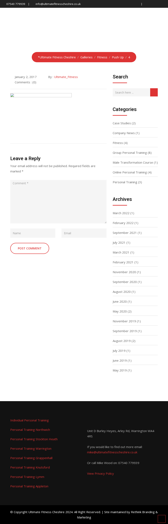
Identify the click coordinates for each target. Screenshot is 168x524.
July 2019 (119, 351)
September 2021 (125, 233)
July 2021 (119, 242)
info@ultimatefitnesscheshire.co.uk (58, 4)
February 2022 (123, 223)
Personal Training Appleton (29, 486)
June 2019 (120, 360)
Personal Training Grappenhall (31, 458)
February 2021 (123, 262)
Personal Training (125, 182)
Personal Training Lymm (27, 477)
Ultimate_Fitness (66, 77)
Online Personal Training (130, 172)
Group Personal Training (130, 153)
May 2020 (120, 311)
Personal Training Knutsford (30, 467)
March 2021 (121, 252)
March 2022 (121, 213)
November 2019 (124, 321)
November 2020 (124, 272)
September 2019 (125, 331)
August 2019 (122, 341)
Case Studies (122, 123)
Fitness (118, 143)
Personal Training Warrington (30, 448)
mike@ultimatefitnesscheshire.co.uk (112, 452)
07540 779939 (15, 4)
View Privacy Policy (100, 473)
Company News (124, 133)
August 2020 (122, 292)
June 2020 (120, 301)
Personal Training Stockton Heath (34, 439)
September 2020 (125, 282)
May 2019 (120, 370)
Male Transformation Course (133, 162)
